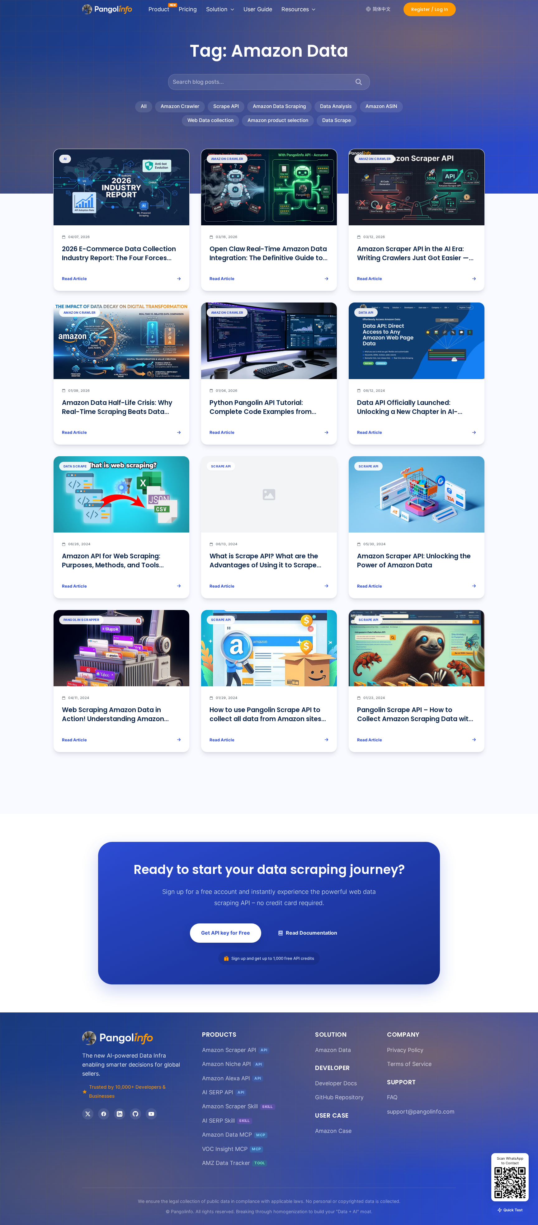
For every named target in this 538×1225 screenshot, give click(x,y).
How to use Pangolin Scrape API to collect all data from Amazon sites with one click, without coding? (265, 718)
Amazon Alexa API (231, 1078)
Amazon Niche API (232, 1064)
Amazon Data (333, 1050)
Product (159, 9)
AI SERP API (223, 1092)
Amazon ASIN (381, 106)
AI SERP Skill (226, 1120)
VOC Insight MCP (231, 1149)
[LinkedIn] (119, 1113)
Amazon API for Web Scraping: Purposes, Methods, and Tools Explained (111, 565)
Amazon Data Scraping (279, 106)
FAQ (392, 1097)
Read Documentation (311, 933)
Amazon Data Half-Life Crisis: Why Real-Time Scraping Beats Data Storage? (117, 411)
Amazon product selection (278, 120)
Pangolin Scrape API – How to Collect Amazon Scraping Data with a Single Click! (415, 718)
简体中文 (381, 9)
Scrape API (226, 106)
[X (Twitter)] (87, 1113)
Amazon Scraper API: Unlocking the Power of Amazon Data (414, 560)
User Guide (257, 9)
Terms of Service (409, 1064)
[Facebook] (103, 1113)
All (144, 106)
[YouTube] (151, 1113)
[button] (430, 9)
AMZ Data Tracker (233, 1163)
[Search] (358, 81)
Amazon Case (333, 1131)
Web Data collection (210, 120)
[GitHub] (135, 1113)
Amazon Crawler (180, 106)
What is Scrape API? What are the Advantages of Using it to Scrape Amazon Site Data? (264, 565)
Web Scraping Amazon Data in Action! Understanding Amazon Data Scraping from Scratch (113, 718)
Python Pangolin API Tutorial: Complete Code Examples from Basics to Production (261, 411)
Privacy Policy (405, 1050)
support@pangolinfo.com (421, 1111)
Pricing (188, 9)
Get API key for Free (225, 933)
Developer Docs (336, 1083)
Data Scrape (336, 120)
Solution (217, 9)
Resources (295, 9)
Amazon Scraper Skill (237, 1106)
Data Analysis (336, 106)
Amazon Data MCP (233, 1134)
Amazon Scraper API (234, 1050)
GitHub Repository (339, 1097)
